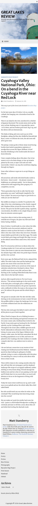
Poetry (3, 456)
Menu (6, 41)
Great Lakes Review (12, 14)
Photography (5, 465)
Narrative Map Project (9, 77)
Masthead (4, 474)
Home (3, 453)
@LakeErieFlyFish (28, 428)
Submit (3, 476)
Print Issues (5, 471)
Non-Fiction (5, 462)
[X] (37, 1)
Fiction (3, 459)
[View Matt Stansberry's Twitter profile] (19, 415)
